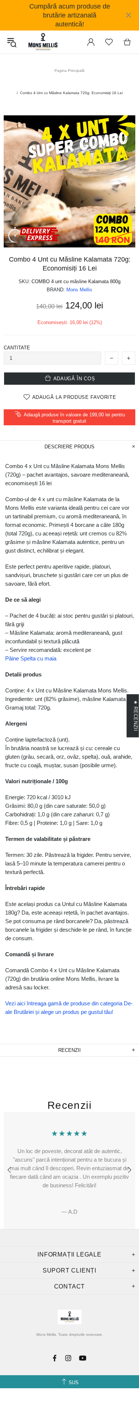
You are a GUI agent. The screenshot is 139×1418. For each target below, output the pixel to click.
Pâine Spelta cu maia (30, 658)
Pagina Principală (69, 70)
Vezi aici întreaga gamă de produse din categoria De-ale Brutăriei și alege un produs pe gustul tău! (69, 1007)
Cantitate (17, 348)
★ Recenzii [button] (135, 715)
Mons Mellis (43, 42)
